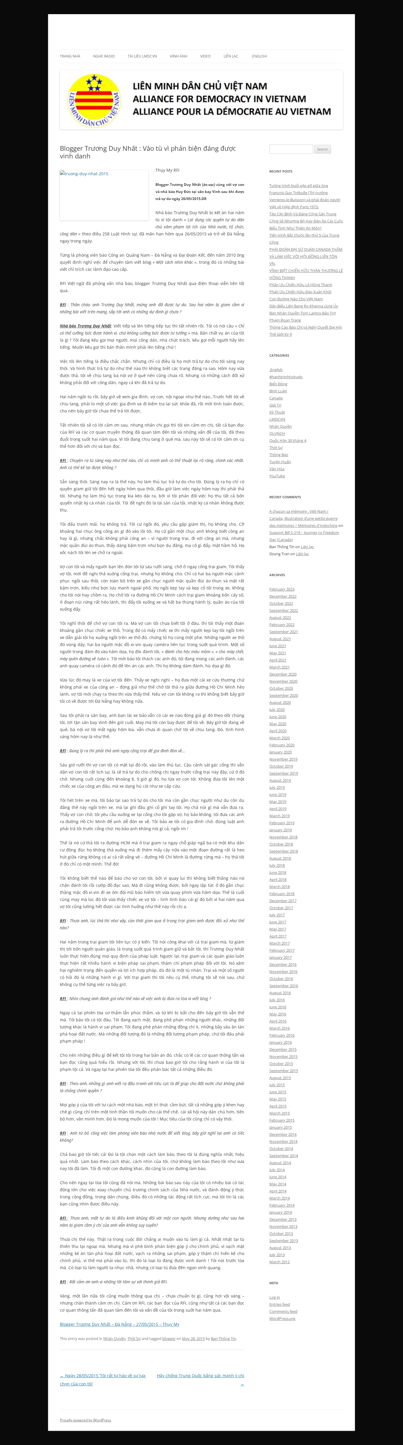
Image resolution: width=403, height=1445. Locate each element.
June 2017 (277, 922)
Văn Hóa (276, 468)
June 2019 (277, 794)
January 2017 (280, 957)
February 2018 (281, 893)
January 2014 (280, 1212)
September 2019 (283, 773)
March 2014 (279, 1198)
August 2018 (280, 858)
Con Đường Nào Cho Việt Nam (296, 299)
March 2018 (279, 886)
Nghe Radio (104, 56)
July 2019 (277, 787)
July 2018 (277, 865)
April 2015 (277, 1106)
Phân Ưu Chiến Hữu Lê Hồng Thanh (300, 284)
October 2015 (281, 1063)
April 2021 (277, 660)
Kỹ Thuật (277, 412)
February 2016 (281, 1035)
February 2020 (281, 745)
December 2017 (282, 900)
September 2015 (283, 1070)
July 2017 (277, 915)
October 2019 (281, 766)
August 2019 (280, 780)
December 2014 (282, 1134)
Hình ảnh (178, 56)
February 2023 (281, 589)
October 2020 (281, 688)
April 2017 (277, 936)
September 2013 (283, 1240)
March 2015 (279, 1113)
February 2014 (281, 1205)
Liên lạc (231, 56)
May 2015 (277, 1099)
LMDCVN (77, 28)
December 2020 (282, 674)
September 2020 (283, 695)
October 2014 (281, 1148)
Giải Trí (275, 405)
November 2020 (283, 681)
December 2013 (282, 1219)
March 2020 (279, 737)
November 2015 (283, 1056)
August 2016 (280, 992)
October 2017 (281, 907)
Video (205, 56)
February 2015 (281, 1120)
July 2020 (277, 709)
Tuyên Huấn (280, 461)
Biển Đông (278, 383)
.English (259, 56)
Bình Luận (278, 391)
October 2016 (281, 978)
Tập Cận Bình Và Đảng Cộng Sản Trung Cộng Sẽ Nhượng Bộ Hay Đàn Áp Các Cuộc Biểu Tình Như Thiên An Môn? (306, 221)
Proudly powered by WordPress (85, 1420)
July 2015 (277, 1084)
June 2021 (277, 645)
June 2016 (277, 1007)
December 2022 (282, 596)
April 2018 (277, 879)
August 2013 (280, 1247)
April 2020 (277, 730)
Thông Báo (278, 454)
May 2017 (277, 929)
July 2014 (277, 1169)
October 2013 (281, 1233)
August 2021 (280, 638)
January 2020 (280, 752)
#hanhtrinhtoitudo (286, 376)
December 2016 (282, 964)
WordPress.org (282, 1318)
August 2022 (280, 617)
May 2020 (277, 723)
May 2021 (277, 653)
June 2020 (277, 716)
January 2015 (280, 1127)
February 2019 (281, 822)
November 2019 (283, 759)
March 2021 (279, 667)
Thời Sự (134, 1338)
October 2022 (281, 603)
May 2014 (277, 1184)
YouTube (277, 476)
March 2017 (279, 943)
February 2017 (281, 950)
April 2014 (277, 1191)
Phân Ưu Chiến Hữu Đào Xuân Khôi (300, 291)
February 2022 (281, 624)
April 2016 (277, 1021)
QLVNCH (277, 433)
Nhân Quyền (114, 1338)
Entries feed (279, 1304)
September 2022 (283, 610)
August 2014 (280, 1162)
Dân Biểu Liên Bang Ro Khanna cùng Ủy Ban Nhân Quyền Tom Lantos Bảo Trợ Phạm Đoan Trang (303, 313)
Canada (276, 398)
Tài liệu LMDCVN (142, 56)
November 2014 (283, 1141)
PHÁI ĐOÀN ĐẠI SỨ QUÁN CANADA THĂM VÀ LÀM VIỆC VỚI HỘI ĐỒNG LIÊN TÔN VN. (306, 256)
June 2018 (277, 872)
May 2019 (277, 801)
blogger (169, 1338)
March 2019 (279, 815)
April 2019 (277, 808)
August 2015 (280, 1077)
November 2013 (283, 1226)
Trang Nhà (70, 56)
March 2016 (279, 1028)
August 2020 (280, 702)
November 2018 (283, 837)
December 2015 (282, 1049)
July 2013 (277, 1254)
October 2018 (281, 844)
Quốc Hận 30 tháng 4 (287, 440)
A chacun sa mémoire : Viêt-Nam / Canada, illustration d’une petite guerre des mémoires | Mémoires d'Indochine (303, 518)
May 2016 (277, 1014)
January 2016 (280, 1042)
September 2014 (283, 1155)
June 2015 (277, 1092)
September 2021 (283, 631)
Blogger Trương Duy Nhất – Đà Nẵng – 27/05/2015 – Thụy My (119, 1324)
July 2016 (277, 999)
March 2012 (279, 1261)
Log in (274, 1297)
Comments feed (283, 1311)
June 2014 (277, 1176)
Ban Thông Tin (223, 1338)
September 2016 (283, 985)
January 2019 (280, 830)
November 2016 (283, 971)
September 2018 (283, 851)
